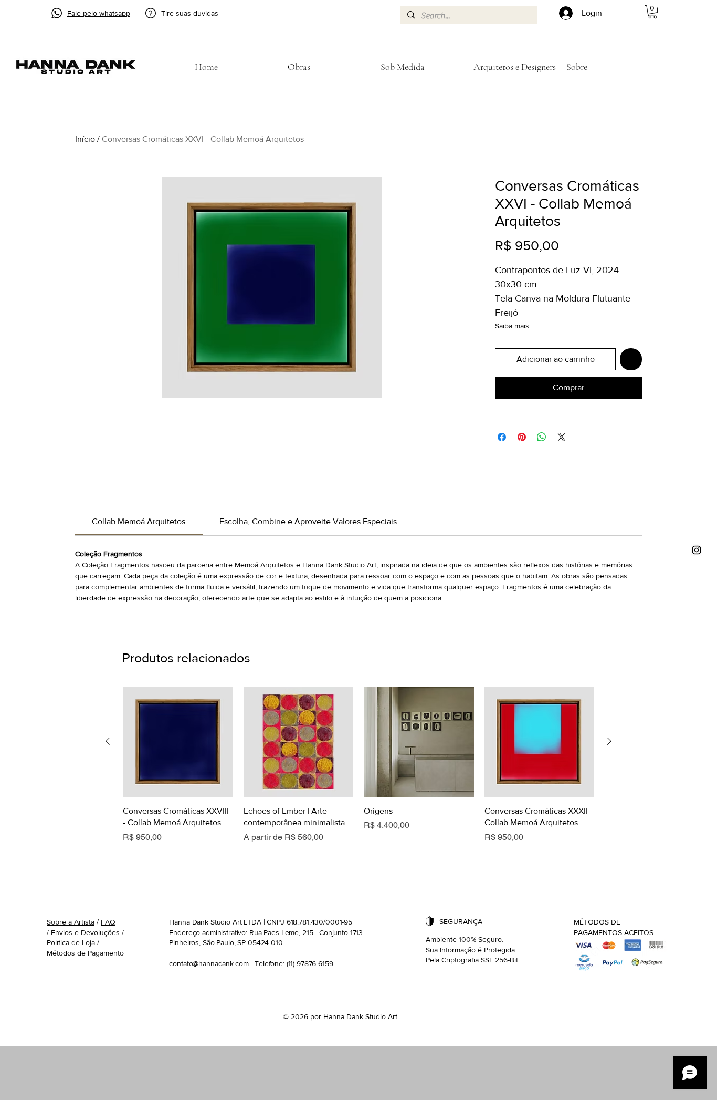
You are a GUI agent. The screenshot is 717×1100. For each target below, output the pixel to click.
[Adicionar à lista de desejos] (631, 359)
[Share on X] (561, 437)
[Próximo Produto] (609, 741)
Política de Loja (71, 942)
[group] (358, 765)
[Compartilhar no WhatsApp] (541, 437)
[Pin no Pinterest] (521, 437)
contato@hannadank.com (208, 963)
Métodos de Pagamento (85, 953)
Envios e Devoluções (85, 932)
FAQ (108, 922)
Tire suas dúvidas (189, 13)
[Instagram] (696, 550)
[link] (138, 521)
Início (85, 138)
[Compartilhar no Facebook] (501, 437)
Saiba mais (512, 325)
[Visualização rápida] (178, 742)
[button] (652, 11)
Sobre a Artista (70, 922)
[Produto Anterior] (107, 741)
